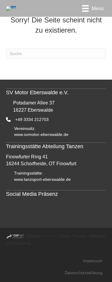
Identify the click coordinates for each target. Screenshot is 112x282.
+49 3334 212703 (32, 119)
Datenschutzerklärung (83, 273)
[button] (12, 210)
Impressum (92, 261)
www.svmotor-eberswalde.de (41, 134)
